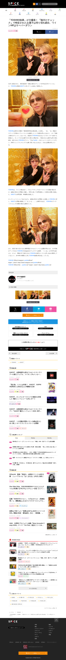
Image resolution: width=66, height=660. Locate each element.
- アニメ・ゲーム (38, 632)
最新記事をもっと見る (50, 534)
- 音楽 (35, 624)
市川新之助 (31, 597)
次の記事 (51, 353)
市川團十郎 (21, 597)
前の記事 (14, 353)
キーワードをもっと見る (50, 608)
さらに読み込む (33, 588)
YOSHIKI (13, 86)
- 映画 (35, 638)
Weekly (33, 438)
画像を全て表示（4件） (33, 80)
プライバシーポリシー (52, 642)
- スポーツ (36, 636)
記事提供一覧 (18, 642)
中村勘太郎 (33, 601)
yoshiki (26, 260)
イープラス (11, 612)
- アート (36, 634)
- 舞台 (35, 626)
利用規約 (43, 642)
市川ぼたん (40, 597)
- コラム (50, 632)
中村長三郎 (42, 601)
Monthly (49, 438)
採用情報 (37, 642)
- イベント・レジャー (39, 628)
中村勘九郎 (14, 601)
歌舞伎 (13, 597)
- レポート (50, 630)
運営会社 (11, 642)
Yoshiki (35, 140)
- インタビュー (51, 628)
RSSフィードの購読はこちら (33, 315)
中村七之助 (50, 597)
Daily (16, 438)
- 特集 (49, 634)
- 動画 (49, 624)
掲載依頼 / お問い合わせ (28, 642)
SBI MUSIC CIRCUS (17, 604)
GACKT (22, 86)
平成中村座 (24, 601)
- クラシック (37, 630)
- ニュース (50, 626)
